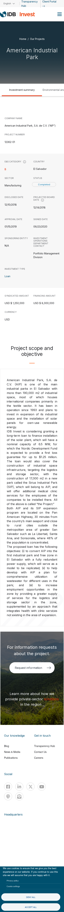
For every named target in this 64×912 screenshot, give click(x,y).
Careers (38, 757)
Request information (28, 668)
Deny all (30, 897)
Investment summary (22, 90)
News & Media (12, 752)
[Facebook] (8, 787)
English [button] (7, 3)
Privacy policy (13, 880)
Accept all (31, 907)
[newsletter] (19, 796)
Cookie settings (13, 886)
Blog (6, 746)
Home (22, 38)
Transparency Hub (44, 746)
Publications (11, 757)
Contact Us (40, 752)
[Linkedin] (19, 787)
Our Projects (37, 38)
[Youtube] (42, 787)
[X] (30, 787)
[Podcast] (8, 796)
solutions (51, 699)
